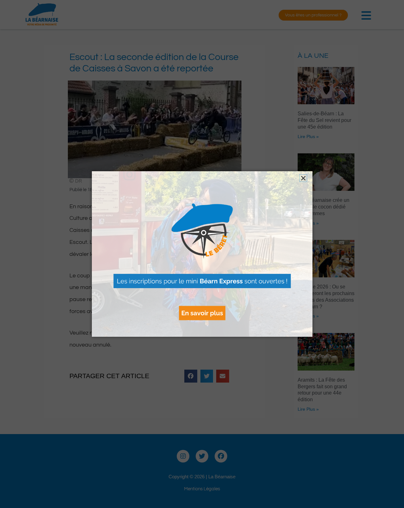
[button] (303, 178)
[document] (202, 254)
